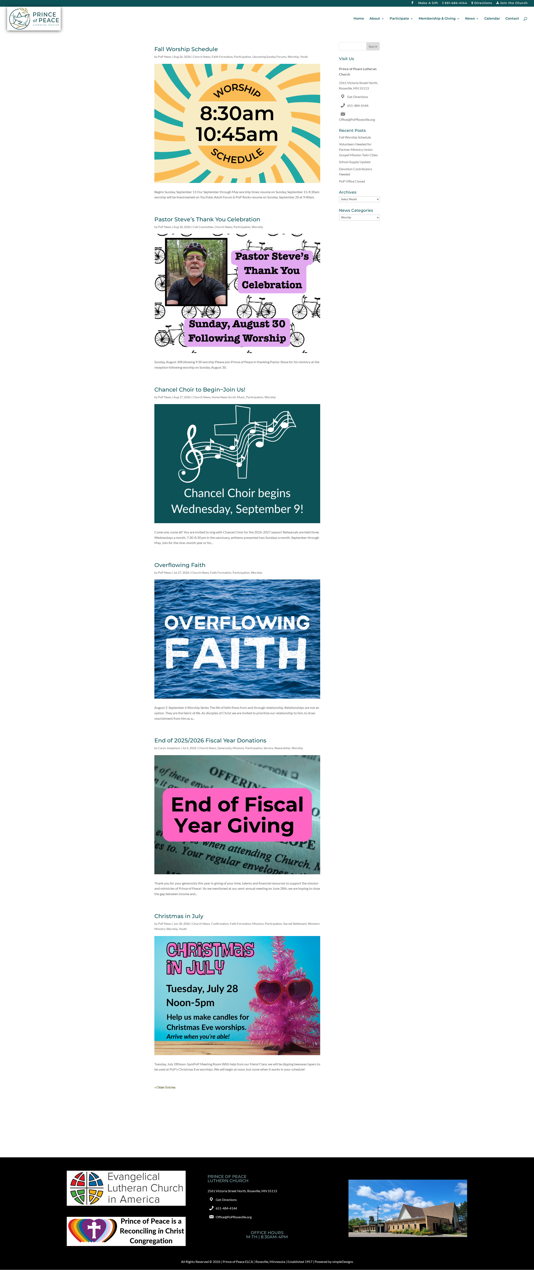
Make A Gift (428, 3)
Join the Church (513, 3)
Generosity (224, 748)
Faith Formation (222, 56)
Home (359, 18)
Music (241, 397)
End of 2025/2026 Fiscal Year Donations (210, 740)
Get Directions (357, 97)
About (374, 18)
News (470, 18)
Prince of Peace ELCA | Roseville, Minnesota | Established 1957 (267, 1262)
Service (268, 748)
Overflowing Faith (179, 565)
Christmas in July (178, 916)
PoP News (164, 56)
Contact (512, 18)
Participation (242, 56)
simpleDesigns (342, 1262)
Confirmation (220, 923)
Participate (399, 18)
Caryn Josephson (169, 748)
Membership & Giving (437, 18)
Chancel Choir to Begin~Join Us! (199, 389)
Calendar (492, 18)
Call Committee (203, 227)
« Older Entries (165, 1087)
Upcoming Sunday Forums (269, 56)
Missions (238, 748)
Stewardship (282, 748)
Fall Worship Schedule (186, 49)
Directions (482, 3)
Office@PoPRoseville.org (357, 119)
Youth (304, 56)
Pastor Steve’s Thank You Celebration (207, 219)
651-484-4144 (455, 3)
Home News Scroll (224, 397)
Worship (293, 56)
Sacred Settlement (295, 923)
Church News (201, 56)
